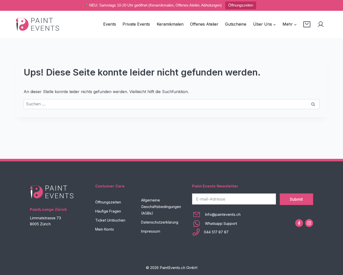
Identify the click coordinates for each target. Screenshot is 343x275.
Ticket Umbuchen (110, 220)
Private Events (136, 24)
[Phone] (216, 232)
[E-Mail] (216, 214)
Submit (296, 199)
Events (109, 24)
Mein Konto (104, 229)
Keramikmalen (170, 24)
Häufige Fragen (108, 211)
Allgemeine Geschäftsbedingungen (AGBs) (161, 206)
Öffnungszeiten (240, 5)
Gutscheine (235, 24)
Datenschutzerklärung (159, 222)
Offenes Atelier (204, 24)
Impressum (150, 231)
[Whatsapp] (216, 223)
